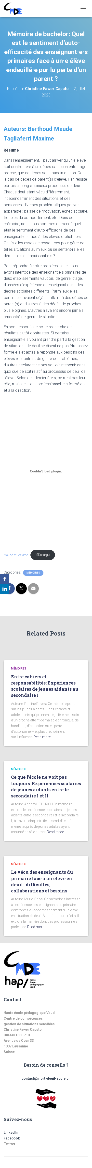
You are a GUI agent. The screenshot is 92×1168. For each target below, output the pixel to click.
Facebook (12, 1138)
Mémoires (33, 572)
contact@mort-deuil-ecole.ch (46, 1078)
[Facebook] (4, 579)
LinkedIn (11, 1133)
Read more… (43, 737)
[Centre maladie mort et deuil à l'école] (15, 8)
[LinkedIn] (4, 589)
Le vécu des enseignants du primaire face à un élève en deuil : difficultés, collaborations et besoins (42, 881)
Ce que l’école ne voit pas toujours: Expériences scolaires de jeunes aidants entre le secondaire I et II (46, 786)
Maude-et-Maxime (16, 555)
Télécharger (42, 555)
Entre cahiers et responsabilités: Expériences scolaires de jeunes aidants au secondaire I (44, 686)
